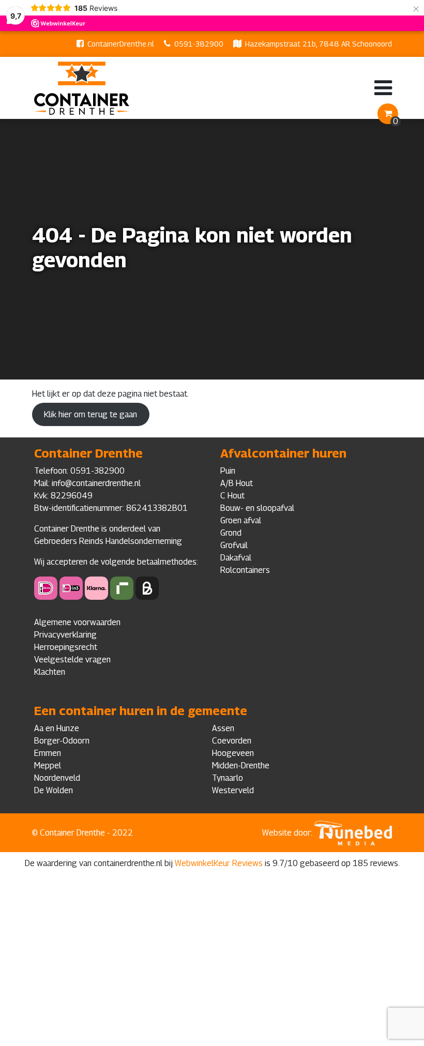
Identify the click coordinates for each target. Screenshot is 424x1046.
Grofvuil (234, 545)
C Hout (232, 496)
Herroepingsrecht (65, 647)
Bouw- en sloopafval (257, 508)
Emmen (47, 753)
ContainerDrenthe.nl (120, 43)
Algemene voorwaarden (77, 622)
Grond (230, 533)
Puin (227, 471)
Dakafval (235, 558)
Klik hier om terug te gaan (90, 414)
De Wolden (53, 790)
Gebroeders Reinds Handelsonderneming (108, 541)
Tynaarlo (227, 778)
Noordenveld (57, 778)
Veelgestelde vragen (72, 659)
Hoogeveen (233, 753)
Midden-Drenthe (240, 765)
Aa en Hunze (56, 728)
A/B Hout (236, 483)
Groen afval (240, 520)
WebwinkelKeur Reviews (219, 863)
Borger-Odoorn (61, 741)
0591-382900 (198, 43)
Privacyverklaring (65, 635)
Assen (223, 728)
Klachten (49, 672)
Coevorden (231, 741)
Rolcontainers (245, 570)
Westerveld (233, 790)
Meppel (47, 765)
